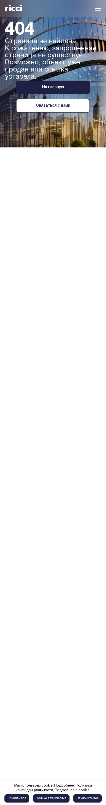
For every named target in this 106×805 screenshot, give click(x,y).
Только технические (51, 798)
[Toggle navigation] (98, 8)
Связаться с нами (53, 105)
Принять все (17, 798)
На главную (53, 87)
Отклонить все (87, 798)
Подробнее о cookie (72, 790)
